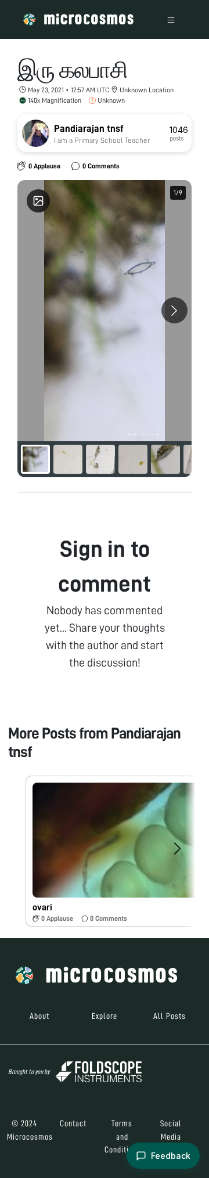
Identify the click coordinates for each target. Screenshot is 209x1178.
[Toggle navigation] (171, 19)
